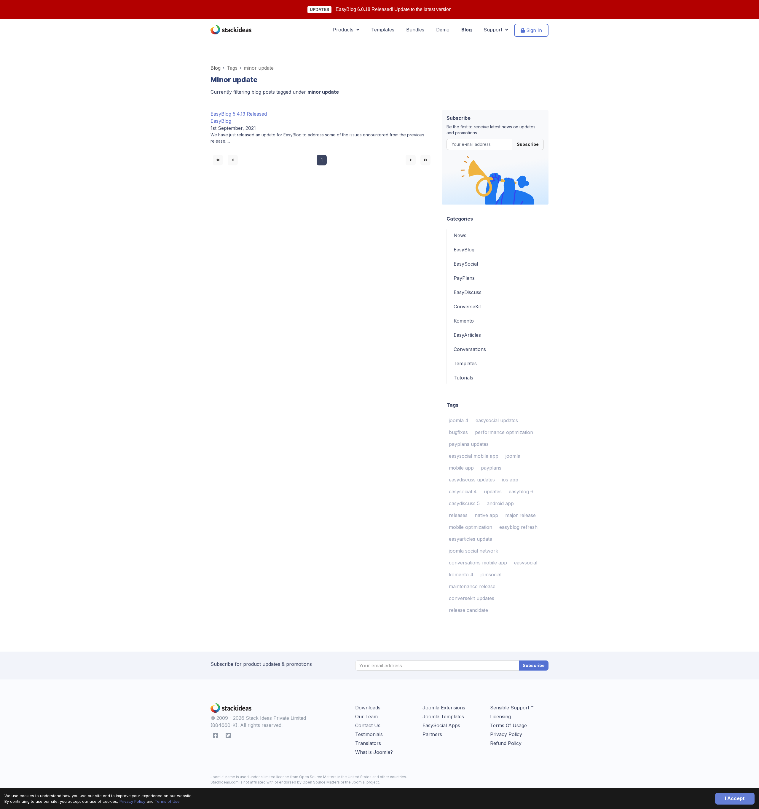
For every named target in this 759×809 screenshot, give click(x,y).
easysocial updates (497, 420)
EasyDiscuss (467, 292)
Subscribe (528, 144)
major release (520, 515)
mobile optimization (470, 527)
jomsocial (491, 574)
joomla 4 (458, 420)
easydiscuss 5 (464, 503)
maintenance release (472, 586)
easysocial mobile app (473, 456)
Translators (368, 743)
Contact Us (367, 725)
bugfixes (458, 432)
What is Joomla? (374, 752)
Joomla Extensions (443, 708)
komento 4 (461, 574)
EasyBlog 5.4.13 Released (239, 114)
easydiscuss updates (472, 480)
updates (493, 491)
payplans (491, 468)
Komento (464, 321)
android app (500, 503)
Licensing (500, 716)
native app (486, 515)
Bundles (415, 30)
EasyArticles (467, 335)
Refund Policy (506, 743)
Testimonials (369, 734)
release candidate (468, 610)
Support (494, 30)
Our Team (366, 716)
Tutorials (463, 378)
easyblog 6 (521, 491)
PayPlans (464, 278)
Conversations (470, 349)
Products (344, 30)
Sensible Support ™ (512, 708)
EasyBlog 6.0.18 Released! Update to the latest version (394, 9)
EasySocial (466, 264)
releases (458, 515)
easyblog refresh (518, 527)
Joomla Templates (443, 716)
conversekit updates (471, 598)
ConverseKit (467, 306)
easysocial (525, 563)
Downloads (367, 708)
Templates (382, 30)
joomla (513, 456)
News (460, 235)
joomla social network (473, 551)
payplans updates (469, 444)
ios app (510, 480)
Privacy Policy (132, 801)
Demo (442, 30)
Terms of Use (167, 801)
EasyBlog (221, 121)
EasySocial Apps (441, 725)
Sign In (533, 30)
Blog (466, 30)
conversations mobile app (478, 563)
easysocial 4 (463, 491)
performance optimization (504, 432)
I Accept (735, 798)
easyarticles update (470, 539)
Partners (432, 734)
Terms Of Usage (508, 725)
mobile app (461, 468)
